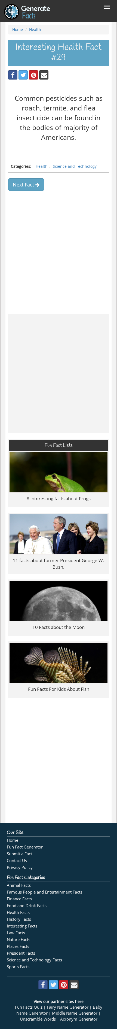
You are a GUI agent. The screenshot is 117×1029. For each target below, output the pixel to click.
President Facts (21, 953)
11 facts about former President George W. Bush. (58, 563)
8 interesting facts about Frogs (59, 498)
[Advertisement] (58, 250)
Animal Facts (19, 885)
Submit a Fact (19, 854)
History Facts (19, 919)
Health (35, 29)
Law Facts (16, 933)
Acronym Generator (78, 1019)
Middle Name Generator (74, 1013)
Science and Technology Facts (34, 960)
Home (17, 29)
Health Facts (18, 912)
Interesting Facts (22, 926)
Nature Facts (18, 939)
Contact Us (17, 860)
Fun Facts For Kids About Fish (58, 689)
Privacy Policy (20, 867)
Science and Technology (75, 166)
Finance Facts (19, 899)
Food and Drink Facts (27, 905)
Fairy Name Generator (67, 1007)
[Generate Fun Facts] (27, 7)
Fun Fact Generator (25, 847)
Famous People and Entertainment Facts (44, 892)
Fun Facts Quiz (28, 1007)
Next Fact (24, 184)
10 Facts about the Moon (58, 627)
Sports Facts (18, 967)
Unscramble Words (38, 1019)
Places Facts (18, 946)
